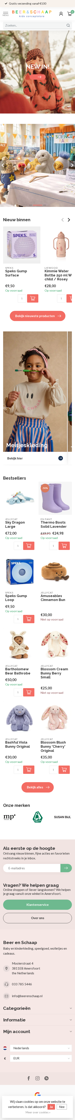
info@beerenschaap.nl (27, 996)
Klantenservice (37, 904)
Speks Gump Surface (16, 273)
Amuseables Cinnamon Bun (53, 598)
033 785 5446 (22, 984)
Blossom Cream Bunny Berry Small (54, 673)
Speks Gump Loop (16, 598)
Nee (62, 1107)
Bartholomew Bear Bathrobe (17, 671)
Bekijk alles (35, 787)
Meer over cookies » (38, 1112)
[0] (69, 14)
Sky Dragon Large (15, 524)
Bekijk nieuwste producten (35, 316)
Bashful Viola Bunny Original (17, 744)
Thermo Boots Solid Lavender (54, 524)
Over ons (37, 918)
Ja (51, 1107)
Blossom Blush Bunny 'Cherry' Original (53, 746)
